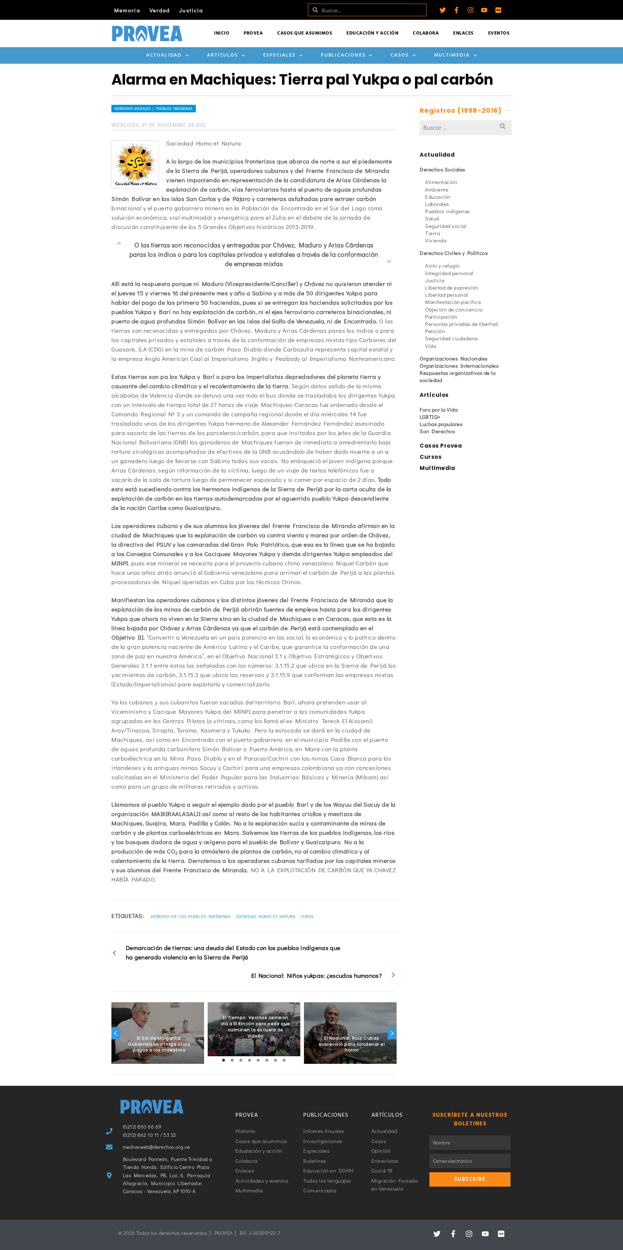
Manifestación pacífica (453, 301)
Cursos (431, 457)
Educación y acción (372, 33)
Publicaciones (343, 55)
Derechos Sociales (442, 169)
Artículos (222, 55)
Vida (430, 345)
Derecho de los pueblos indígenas (191, 916)
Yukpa (307, 916)
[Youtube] (484, 10)
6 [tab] (266, 1060)
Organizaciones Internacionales (459, 365)
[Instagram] (470, 10)
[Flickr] (498, 10)
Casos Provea (441, 445)
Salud (432, 218)
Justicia (191, 10)
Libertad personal (446, 294)
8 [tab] (284, 1060)
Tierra (432, 233)
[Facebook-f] (456, 10)
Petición (435, 331)
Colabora (426, 33)
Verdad (160, 10)
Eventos (499, 33)
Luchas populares (441, 423)
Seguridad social (445, 225)
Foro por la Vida (439, 409)
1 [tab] (223, 1060)
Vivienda (435, 240)
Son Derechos (437, 431)
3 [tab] (240, 1060)
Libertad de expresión (451, 287)
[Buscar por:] (466, 127)
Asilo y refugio (442, 265)
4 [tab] (249, 1060)
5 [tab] (258, 1060)
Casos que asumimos (304, 33)
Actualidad (164, 55)
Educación (438, 196)
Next (392, 1033)
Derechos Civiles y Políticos (454, 252)
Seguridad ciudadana (451, 338)
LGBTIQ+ (430, 416)
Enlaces (463, 33)
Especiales (279, 55)
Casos (399, 55)
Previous (115, 1033)
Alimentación (441, 181)
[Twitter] (442, 10)
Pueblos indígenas (447, 211)
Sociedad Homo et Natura (265, 916)
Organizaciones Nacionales (454, 358)
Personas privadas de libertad (461, 323)
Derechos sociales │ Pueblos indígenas (154, 109)
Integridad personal (449, 273)
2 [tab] (232, 1060)
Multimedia (452, 55)
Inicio (221, 33)
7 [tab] (275, 1060)
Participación (441, 316)
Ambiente (437, 189)
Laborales (437, 203)
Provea (253, 33)
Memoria (127, 10)
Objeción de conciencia (453, 309)
